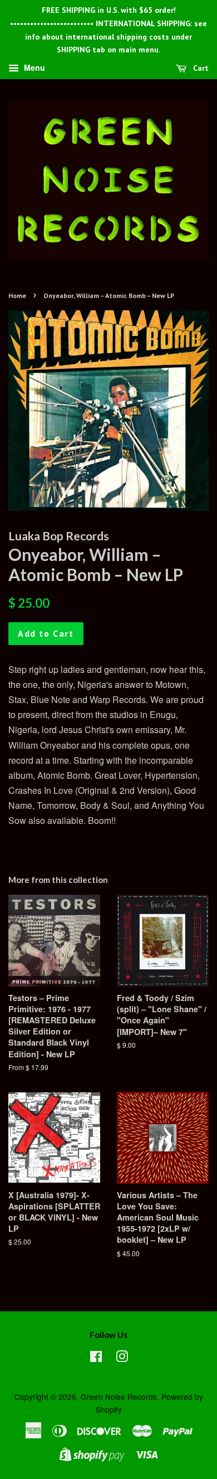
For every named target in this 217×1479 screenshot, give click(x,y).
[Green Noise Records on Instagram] (122, 1358)
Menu (33, 68)
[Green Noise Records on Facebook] (96, 1358)
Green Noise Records (119, 1396)
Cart (200, 68)
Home (17, 295)
